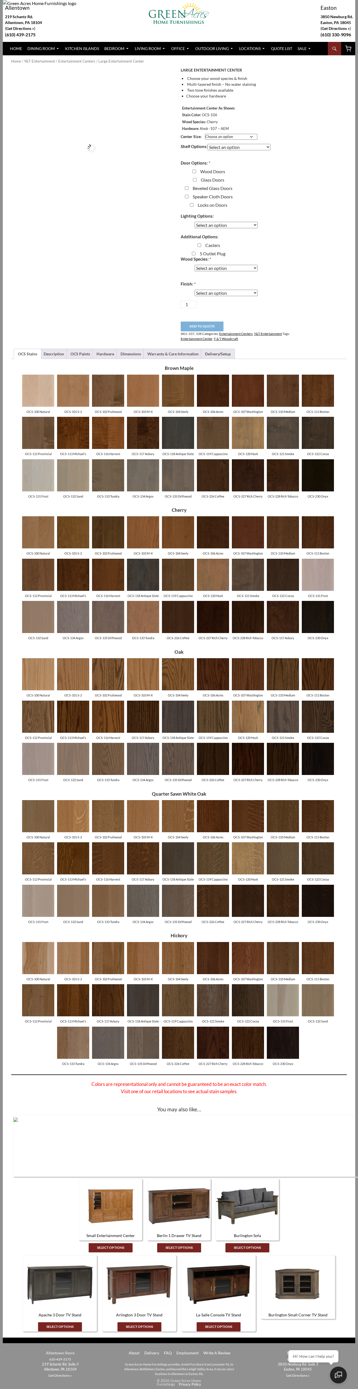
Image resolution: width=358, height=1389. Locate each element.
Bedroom (114, 48)
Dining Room (41, 48)
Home (16, 48)
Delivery (151, 1352)
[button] (163, 77)
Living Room (148, 48)
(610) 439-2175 (20, 34)
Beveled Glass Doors (212, 188)
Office (178, 48)
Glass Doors (212, 179)
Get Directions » (336, 28)
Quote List (281, 48)
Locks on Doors (212, 205)
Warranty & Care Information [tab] (173, 353)
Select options (110, 1247)
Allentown (17, 7)
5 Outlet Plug (212, 253)
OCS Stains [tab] (27, 353)
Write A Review (216, 1352)
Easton (329, 7)
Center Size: (191, 136)
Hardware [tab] (105, 353)
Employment (187, 1352)
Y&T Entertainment (39, 61)
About (134, 1352)
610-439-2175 (60, 1359)
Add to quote (202, 326)
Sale (302, 48)
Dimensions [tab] (131, 353)
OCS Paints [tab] (80, 353)
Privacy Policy (190, 1384)
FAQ (168, 1352)
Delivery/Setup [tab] (218, 353)
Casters (212, 245)
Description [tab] (54, 353)
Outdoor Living (212, 48)
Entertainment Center (196, 339)
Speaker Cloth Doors (213, 196)
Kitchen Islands (82, 48)
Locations (250, 48)
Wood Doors (212, 171)
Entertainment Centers (76, 61)
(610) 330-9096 (336, 34)
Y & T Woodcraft (226, 339)
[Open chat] (338, 1375)
